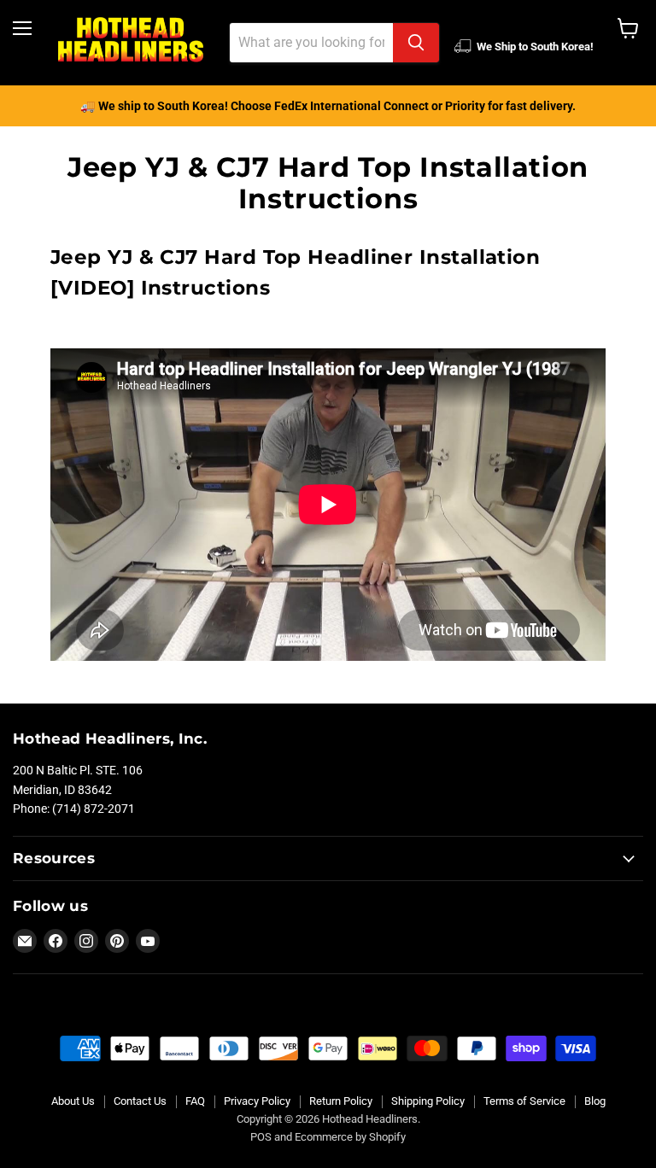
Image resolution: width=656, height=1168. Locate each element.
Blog (595, 1101)
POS (261, 1136)
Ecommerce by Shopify (350, 1136)
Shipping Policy (428, 1101)
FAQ (195, 1101)
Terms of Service (524, 1101)
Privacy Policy (257, 1101)
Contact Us (140, 1101)
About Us (73, 1101)
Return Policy (340, 1101)
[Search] (416, 42)
